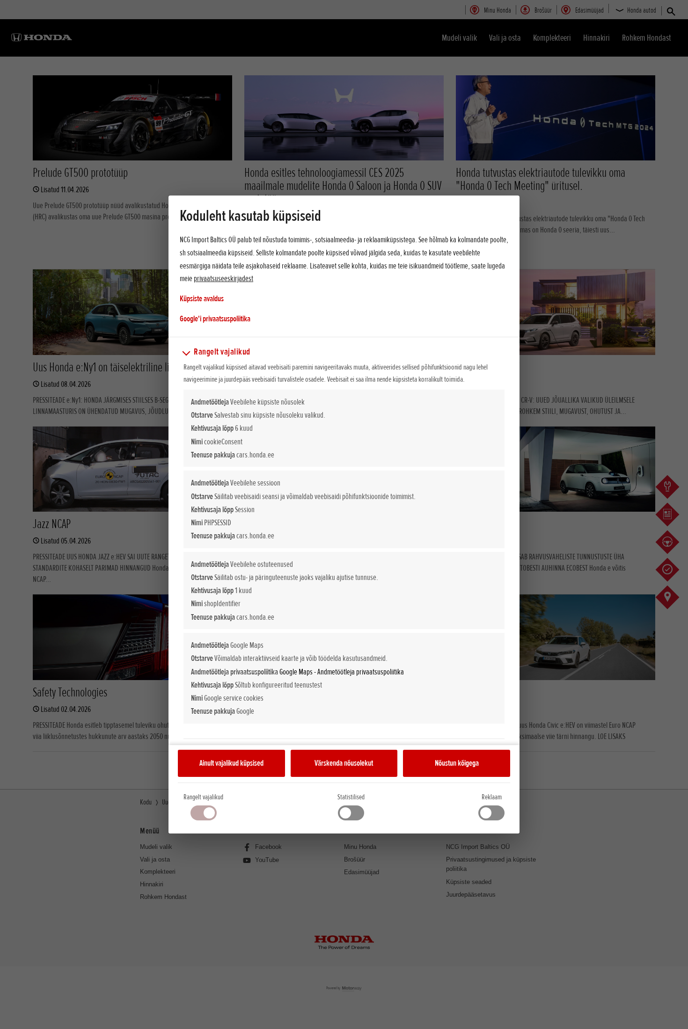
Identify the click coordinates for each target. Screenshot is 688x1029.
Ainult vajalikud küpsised (231, 763)
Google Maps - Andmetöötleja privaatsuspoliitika (341, 672)
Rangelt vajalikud (203, 797)
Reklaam (492, 797)
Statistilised (351, 797)
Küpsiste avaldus (202, 298)
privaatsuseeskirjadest (223, 278)
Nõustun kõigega (457, 763)
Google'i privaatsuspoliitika (215, 318)
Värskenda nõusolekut (344, 763)
